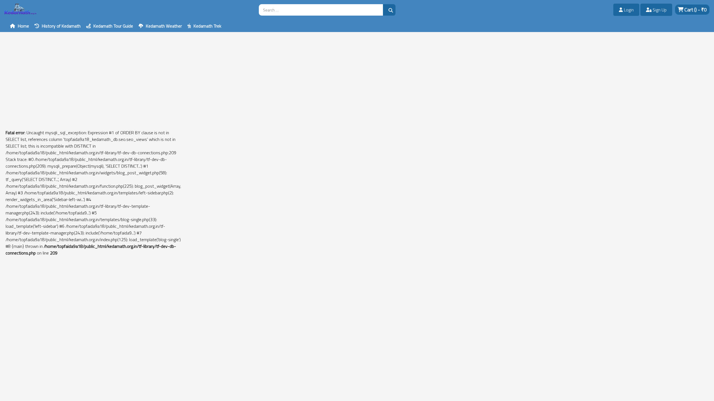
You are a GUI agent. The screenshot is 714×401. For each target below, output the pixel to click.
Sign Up (659, 9)
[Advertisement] (167, 71)
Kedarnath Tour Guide (113, 26)
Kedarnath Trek (207, 26)
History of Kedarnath (61, 26)
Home (23, 26)
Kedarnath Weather (164, 26)
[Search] (389, 10)
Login (628, 9)
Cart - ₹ (695, 9)
